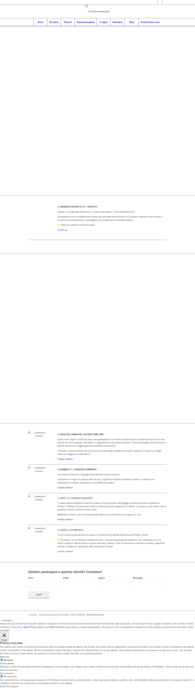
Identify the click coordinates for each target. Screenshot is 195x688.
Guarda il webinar (65, 458)
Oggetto (101, 578)
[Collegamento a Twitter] (155, 2)
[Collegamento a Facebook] (160, 2)
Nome (31, 578)
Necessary (8, 660)
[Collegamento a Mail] (164, 2)
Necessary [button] (4, 656)
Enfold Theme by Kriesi (95, 614)
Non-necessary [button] (6, 673)
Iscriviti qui (62, 229)
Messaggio (137, 578)
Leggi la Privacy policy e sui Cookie (38, 626)
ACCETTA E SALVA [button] (9, 686)
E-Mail (66, 578)
